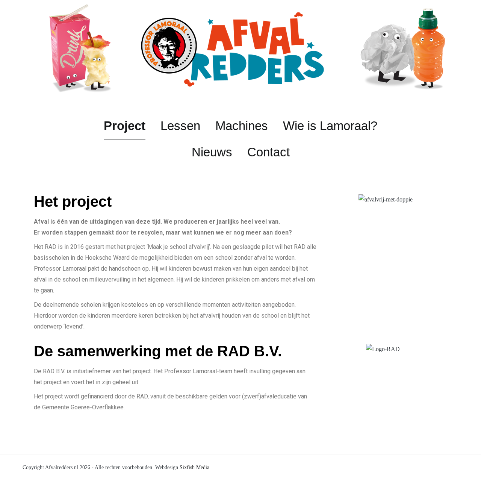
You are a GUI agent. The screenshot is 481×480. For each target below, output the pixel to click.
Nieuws (212, 152)
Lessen (180, 126)
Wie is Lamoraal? (330, 126)
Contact (268, 152)
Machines (241, 126)
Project (124, 126)
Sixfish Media (194, 467)
